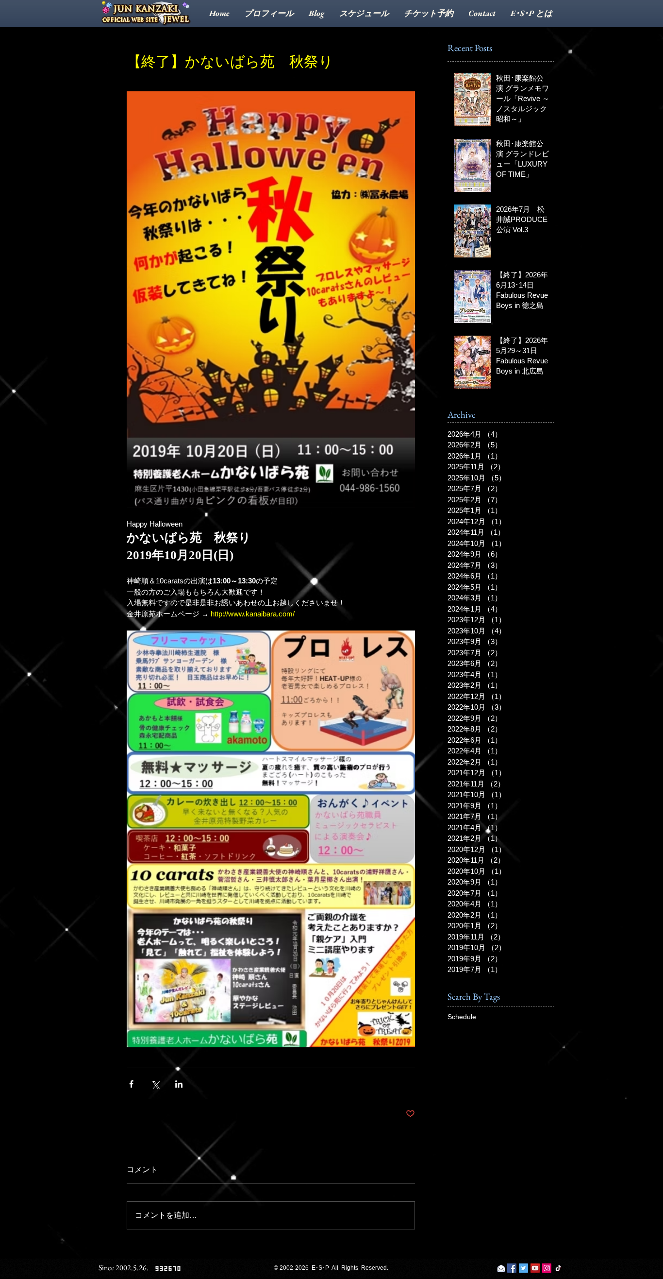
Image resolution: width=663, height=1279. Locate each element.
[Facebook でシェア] (131, 1084)
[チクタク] (558, 1268)
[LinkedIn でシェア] (178, 1084)
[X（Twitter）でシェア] (155, 1084)
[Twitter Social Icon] (523, 1268)
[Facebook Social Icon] (511, 1268)
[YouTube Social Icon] (535, 1268)
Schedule (462, 1017)
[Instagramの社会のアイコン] (546, 1268)
